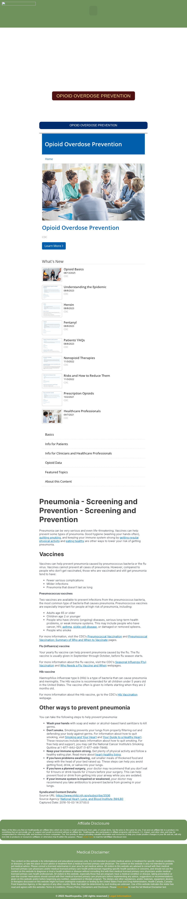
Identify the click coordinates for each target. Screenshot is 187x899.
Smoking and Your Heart (81, 737)
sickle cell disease (85, 626)
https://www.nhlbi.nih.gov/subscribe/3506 (83, 795)
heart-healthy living (108, 754)
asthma (67, 626)
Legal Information (120, 895)
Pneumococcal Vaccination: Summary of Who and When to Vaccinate (93, 638)
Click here (122, 887)
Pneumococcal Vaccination (104, 636)
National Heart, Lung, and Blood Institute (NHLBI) (91, 799)
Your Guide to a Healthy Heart (122, 737)
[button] (93, 11)
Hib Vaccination (128, 694)
